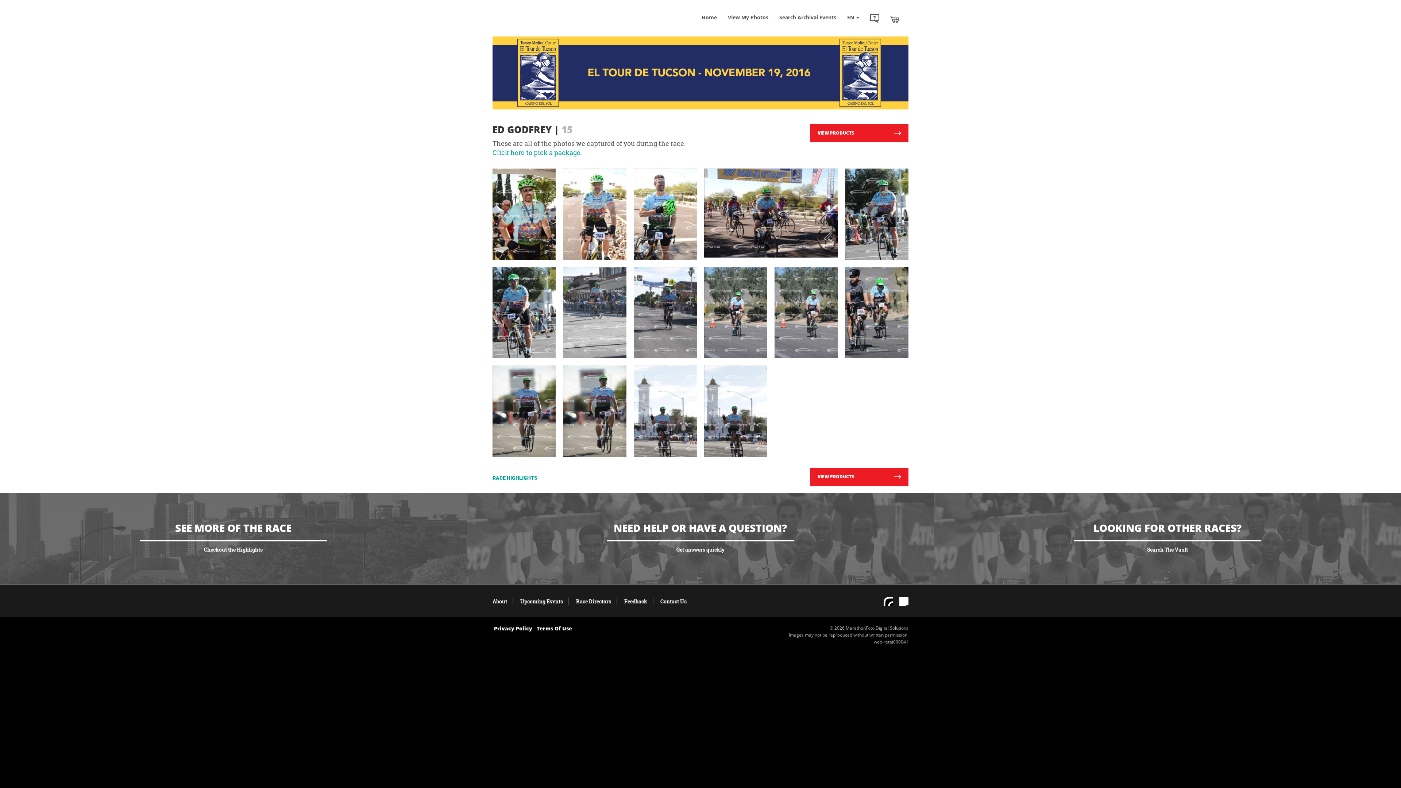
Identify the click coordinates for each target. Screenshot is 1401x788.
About (500, 601)
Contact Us (673, 601)
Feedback (635, 601)
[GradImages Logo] (545, 26)
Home (709, 17)
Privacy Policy (513, 628)
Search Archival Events (807, 17)
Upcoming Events (541, 601)
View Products (836, 133)
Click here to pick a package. (537, 152)
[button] (875, 19)
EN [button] (851, 17)
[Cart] (895, 19)
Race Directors (593, 601)
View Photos (748, 17)
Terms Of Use (554, 628)
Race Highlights (515, 478)
